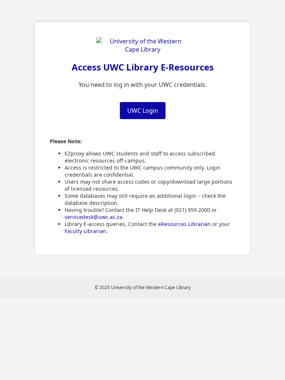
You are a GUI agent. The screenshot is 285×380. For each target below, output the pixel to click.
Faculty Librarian (85, 231)
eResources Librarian (184, 223)
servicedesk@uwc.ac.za (93, 216)
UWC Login (142, 111)
